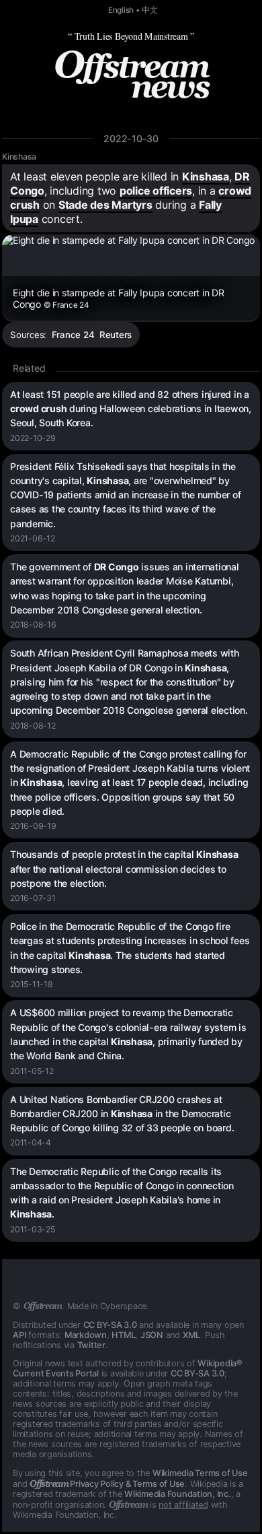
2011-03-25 (32, 1229)
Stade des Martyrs (105, 204)
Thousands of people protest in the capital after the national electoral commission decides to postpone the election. (124, 868)
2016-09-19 (33, 826)
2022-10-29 (33, 438)
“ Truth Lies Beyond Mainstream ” (131, 36)
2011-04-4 (30, 1142)
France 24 (73, 334)
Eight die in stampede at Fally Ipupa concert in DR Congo (118, 298)
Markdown (85, 1335)
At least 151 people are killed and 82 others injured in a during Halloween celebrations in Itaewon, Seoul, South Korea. (130, 409)
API (19, 1335)
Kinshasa (19, 157)
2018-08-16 (33, 625)
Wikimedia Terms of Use (200, 1473)
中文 (150, 10)
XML (191, 1335)
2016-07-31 (33, 898)
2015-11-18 (31, 984)
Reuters (115, 334)
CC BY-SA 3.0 (110, 1325)
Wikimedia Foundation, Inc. (177, 1494)
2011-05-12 (32, 1071)
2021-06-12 (32, 538)
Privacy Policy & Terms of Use (107, 1484)
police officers (156, 190)
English (121, 10)
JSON (151, 1335)
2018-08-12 (33, 726)
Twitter (91, 1345)
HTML (123, 1335)
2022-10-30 (131, 138)
